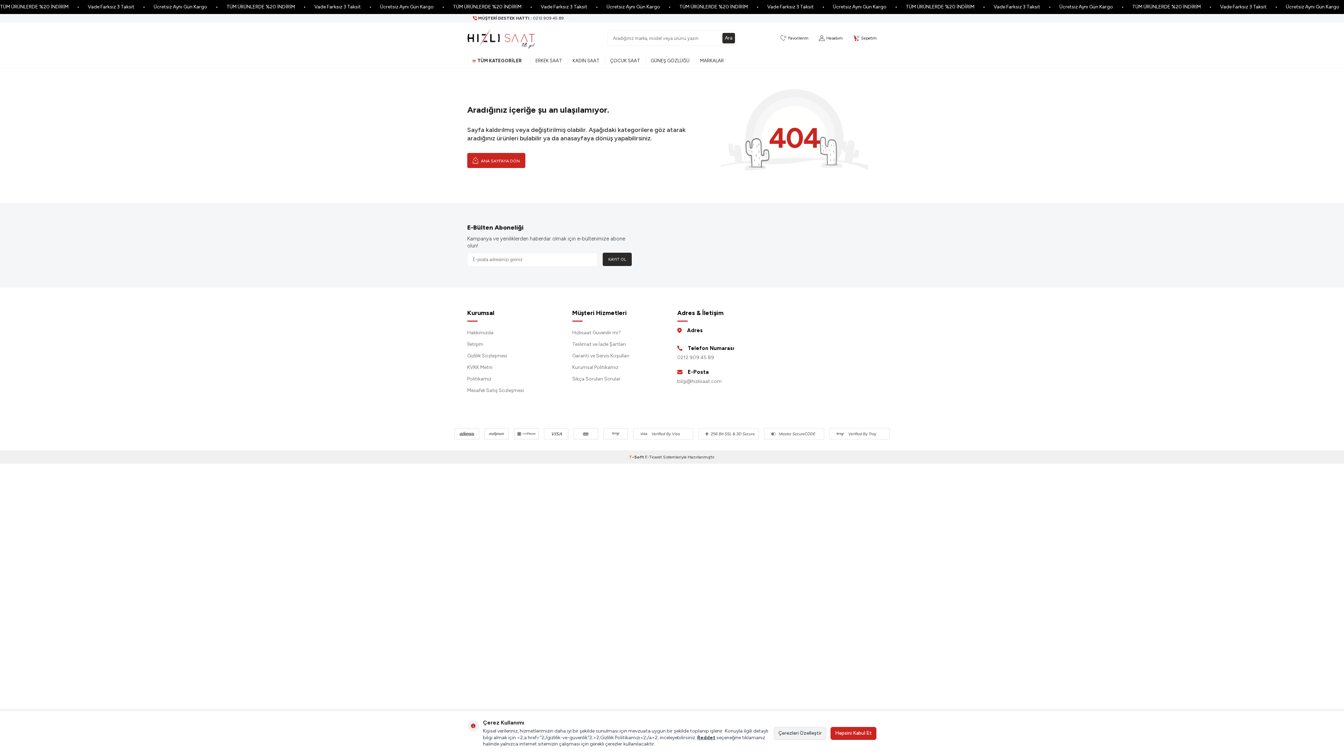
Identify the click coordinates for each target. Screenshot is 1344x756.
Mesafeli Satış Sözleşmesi (495, 390)
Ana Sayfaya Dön (500, 161)
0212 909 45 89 (695, 357)
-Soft (637, 457)
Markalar (712, 60)
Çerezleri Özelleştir (800, 733)
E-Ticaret (653, 457)
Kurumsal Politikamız (595, 367)
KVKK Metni (479, 367)
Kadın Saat (586, 60)
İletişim (475, 344)
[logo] (501, 38)
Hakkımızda (480, 333)
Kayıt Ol (617, 259)
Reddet (706, 738)
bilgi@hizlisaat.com (699, 381)
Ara (729, 38)
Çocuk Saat (625, 60)
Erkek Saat (549, 60)
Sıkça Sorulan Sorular (596, 379)
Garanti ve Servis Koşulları (600, 356)
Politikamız (479, 379)
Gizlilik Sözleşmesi (487, 356)
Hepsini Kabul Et (853, 733)
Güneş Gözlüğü (670, 60)
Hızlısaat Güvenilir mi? (596, 333)
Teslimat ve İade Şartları (599, 344)
